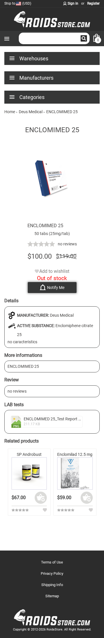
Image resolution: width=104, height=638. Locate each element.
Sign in (73, 3)
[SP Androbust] (29, 473)
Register (93, 3)
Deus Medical (62, 315)
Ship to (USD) (17, 3)
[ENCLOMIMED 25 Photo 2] (52, 219)
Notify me (55, 287)
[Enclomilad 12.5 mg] (75, 473)
